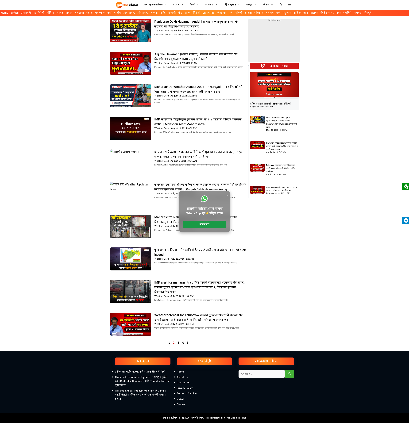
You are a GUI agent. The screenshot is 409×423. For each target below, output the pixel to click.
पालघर (314, 12)
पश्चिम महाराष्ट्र (230, 5)
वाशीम (117, 12)
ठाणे (305, 12)
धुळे (278, 12)
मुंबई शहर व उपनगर (330, 12)
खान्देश (249, 5)
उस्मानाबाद (129, 12)
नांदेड (163, 12)
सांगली (238, 12)
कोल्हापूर (221, 12)
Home (4, 12)
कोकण (266, 5)
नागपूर (69, 12)
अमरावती (26, 12)
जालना (154, 12)
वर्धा (109, 12)
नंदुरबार (287, 12)
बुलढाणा (79, 12)
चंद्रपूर (60, 12)
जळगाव (269, 12)
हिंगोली (196, 12)
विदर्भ (192, 5)
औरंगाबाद (142, 12)
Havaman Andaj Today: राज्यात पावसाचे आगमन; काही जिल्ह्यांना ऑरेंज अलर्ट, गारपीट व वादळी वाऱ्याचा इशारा (282, 146)
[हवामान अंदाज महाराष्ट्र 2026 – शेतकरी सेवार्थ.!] (127, 5)
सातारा (248, 12)
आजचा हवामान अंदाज (153, 5)
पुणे (230, 12)
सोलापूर (258, 12)
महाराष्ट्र (176, 5)
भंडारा (89, 12)
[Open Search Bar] (280, 5)
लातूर (187, 12)
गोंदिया (50, 12)
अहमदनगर (208, 12)
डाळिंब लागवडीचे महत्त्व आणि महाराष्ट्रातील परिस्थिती (270, 103)
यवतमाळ (100, 12)
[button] (289, 5)
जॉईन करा (204, 224)
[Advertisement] (204, 395)
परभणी (172, 12)
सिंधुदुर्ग (367, 12)
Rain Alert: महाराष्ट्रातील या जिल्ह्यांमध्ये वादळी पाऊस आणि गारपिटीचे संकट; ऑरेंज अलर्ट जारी (280, 168)
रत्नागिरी (347, 12)
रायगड (357, 12)
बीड (180, 12)
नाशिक (297, 12)
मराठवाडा (209, 5)
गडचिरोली (38, 12)
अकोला (15, 12)
